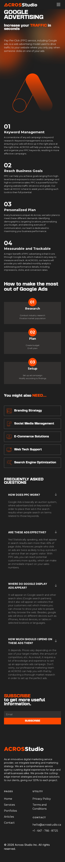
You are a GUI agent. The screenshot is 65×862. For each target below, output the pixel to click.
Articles (9, 816)
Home (8, 798)
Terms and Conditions (39, 806)
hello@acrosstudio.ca (46, 824)
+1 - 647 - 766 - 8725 (45, 830)
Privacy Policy (41, 798)
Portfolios (10, 810)
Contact (9, 822)
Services (9, 804)
